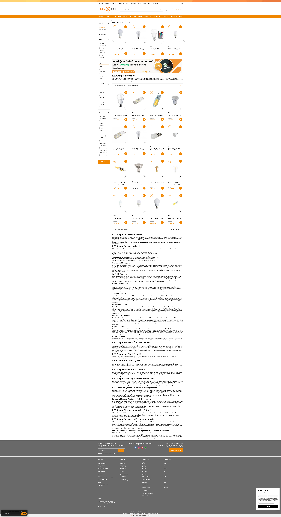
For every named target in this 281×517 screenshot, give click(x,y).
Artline (165, 482)
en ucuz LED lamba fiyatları (148, 406)
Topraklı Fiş (144, 473)
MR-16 (102, 78)
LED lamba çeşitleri (161, 424)
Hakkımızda (100, 462)
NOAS (102, 57)
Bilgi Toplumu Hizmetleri (103, 481)
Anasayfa (100, 19)
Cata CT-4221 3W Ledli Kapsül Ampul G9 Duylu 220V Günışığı (157, 114)
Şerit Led (143, 465)
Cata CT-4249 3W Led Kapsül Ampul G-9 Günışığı (138, 114)
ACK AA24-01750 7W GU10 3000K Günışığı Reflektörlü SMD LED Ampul (175, 114)
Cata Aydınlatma (123, 479)
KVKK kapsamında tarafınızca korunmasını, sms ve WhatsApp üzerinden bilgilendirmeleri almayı (268, 502)
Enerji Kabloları (117, 16)
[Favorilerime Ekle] (125, 42)
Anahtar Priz (108, 16)
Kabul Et (24, 513)
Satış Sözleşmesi (101, 466)
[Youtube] (142, 447)
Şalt (131, 16)
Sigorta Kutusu (123, 476)
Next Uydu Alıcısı (145, 476)
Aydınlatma (100, 16)
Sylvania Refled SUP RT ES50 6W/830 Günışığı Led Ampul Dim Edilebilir (138, 183)
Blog (127, 3)
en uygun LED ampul (129, 392)
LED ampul (130, 242)
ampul (154, 248)
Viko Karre (144, 468)
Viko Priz (143, 463)
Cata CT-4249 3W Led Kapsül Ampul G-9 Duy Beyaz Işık (118, 149)
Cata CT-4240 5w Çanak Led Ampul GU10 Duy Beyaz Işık (175, 149)
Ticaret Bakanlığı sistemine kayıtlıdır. (140, 513)
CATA (151, 46)
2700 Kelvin (103, 143)
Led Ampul (122, 469)
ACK (102, 50)
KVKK (99, 476)
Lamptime (166, 487)
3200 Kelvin (103, 147)
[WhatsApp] (145, 447)
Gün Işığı (103, 118)
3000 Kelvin (103, 145)
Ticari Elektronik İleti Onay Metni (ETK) (105, 477)
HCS (164, 479)
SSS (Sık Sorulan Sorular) (103, 479)
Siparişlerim (100, 3)
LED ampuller (115, 238)
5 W (102, 99)
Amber (102, 125)
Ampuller (112, 19)
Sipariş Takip (114, 3)
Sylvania (103, 52)
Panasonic (103, 45)
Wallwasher (144, 474)
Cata (102, 43)
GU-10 (102, 71)
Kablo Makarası (145, 492)
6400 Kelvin (103, 152)
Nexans (165, 468)
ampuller (175, 238)
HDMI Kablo (144, 488)
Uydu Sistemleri (123, 468)
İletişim (139, 3)
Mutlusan (165, 469)
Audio (165, 477)
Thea (165, 481)
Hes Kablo (166, 462)
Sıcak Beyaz (103, 120)
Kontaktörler (122, 477)
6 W (102, 102)
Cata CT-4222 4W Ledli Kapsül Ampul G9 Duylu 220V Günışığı (175, 217)
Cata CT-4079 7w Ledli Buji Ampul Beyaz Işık (119, 217)
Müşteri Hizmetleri (101, 471)
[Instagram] (139, 447)
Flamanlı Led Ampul (103, 31)
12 (173, 229)
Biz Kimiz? (121, 3)
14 (179, 229)
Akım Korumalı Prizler (124, 466)
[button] (112, 40)
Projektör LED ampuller (118, 317)
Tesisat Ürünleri (138, 16)
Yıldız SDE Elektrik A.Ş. (141, 511)
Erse (164, 471)
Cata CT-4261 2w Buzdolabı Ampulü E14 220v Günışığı (157, 149)
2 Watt (102, 92)
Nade (165, 484)
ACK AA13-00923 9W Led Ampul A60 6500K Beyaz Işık (120, 114)
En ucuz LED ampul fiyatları (119, 401)
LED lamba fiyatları (117, 390)
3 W (101, 95)
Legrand (165, 466)
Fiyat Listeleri (155, 3)
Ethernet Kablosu (145, 466)
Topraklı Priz (144, 471)
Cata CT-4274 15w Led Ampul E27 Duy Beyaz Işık (138, 49)
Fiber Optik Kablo (145, 484)
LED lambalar (142, 239)
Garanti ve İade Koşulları (103, 468)
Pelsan (102, 48)
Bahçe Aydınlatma (146, 462)
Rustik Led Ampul (102, 29)
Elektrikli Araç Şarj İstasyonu (126, 481)
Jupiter (165, 485)
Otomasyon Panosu (124, 474)
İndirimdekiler (100, 473)
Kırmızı (102, 130)
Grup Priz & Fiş (147, 16)
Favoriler (181, 3)
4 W (102, 97)
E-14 (102, 69)
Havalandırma (174, 16)
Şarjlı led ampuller (116, 363)
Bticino (165, 474)
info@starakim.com (104, 506)
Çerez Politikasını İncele (7, 513)
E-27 (102, 66)
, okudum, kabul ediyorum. (109, 453)
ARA (160, 9)
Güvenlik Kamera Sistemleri (147, 493)
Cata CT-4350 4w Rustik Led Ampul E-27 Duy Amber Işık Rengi (157, 183)
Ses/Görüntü (165, 16)
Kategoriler (107, 3)
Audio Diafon (144, 481)
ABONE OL (121, 450)
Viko (164, 465)
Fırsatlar (181, 16)
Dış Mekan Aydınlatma (146, 479)
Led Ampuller (102, 27)
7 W (102, 104)
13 (176, 229)
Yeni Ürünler (100, 474)
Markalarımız (133, 3)
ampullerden (142, 237)
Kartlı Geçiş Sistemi (146, 487)
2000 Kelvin (103, 140)
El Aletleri (122, 471)
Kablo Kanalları (123, 465)
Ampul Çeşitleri (145, 477)
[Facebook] (135, 447)
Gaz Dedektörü (145, 490)
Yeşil (101, 128)
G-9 (101, 73)
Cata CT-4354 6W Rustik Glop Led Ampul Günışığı (174, 183)
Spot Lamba (144, 482)
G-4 (101, 76)
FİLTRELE (104, 161)
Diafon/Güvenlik (156, 16)
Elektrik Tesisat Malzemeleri (126, 473)
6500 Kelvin (103, 155)
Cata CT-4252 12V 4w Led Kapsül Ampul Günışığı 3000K (120, 183)
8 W (102, 106)
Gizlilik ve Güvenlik (101, 469)
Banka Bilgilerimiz (146, 3)
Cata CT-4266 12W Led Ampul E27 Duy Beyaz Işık (119, 49)
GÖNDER (268, 506)
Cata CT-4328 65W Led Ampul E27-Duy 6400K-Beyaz (174, 49)
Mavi (101, 123)
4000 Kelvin (103, 150)
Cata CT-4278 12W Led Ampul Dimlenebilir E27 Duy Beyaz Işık (156, 217)
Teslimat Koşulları (101, 465)
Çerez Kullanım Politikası (103, 484)
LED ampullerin (165, 241)
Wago (165, 476)
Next (101, 55)
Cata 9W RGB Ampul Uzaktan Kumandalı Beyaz (156, 49)
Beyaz (102, 116)
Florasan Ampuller (103, 34)
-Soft (132, 515)
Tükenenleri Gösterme (133, 85)
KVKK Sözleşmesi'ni (103, 453)
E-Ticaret (136, 515)
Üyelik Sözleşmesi (102, 463)
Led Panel (144, 485)
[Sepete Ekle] (125, 53)
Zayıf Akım (125, 16)
